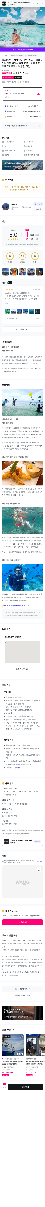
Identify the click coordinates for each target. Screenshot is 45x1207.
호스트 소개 (38, 204)
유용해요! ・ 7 (13, 318)
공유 (35, 11)
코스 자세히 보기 (22, 669)
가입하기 (17, 767)
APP (34, 4)
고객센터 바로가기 (24, 989)
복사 (28, 996)
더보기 (7, 304)
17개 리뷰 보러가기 (22, 329)
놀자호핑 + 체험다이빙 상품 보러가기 (17, 605)
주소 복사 (39, 861)
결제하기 (25, 1087)
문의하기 (38, 209)
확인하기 (24, 922)
